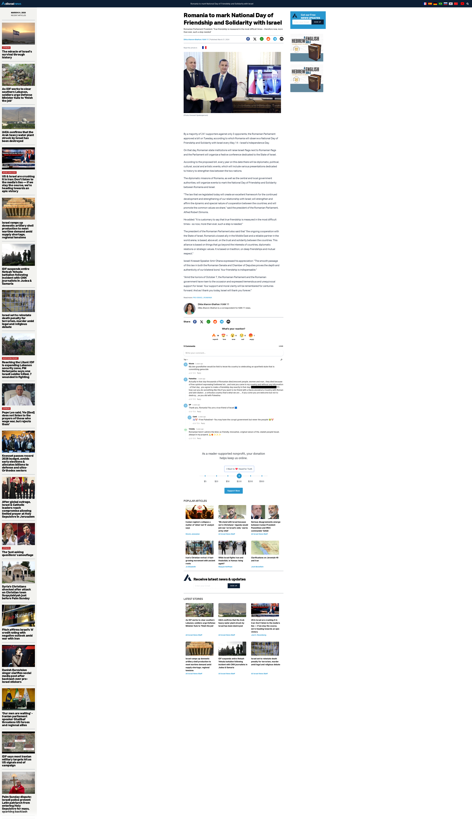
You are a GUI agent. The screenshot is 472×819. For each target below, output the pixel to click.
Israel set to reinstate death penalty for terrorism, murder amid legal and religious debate (18, 321)
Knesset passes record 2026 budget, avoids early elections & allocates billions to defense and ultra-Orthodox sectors (17, 463)
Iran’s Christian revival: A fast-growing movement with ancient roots (200, 560)
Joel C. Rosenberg (258, 635)
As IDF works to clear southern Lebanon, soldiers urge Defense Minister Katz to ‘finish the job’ (17, 94)
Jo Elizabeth (191, 567)
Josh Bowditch (257, 567)
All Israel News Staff (226, 534)
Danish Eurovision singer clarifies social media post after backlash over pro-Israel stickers (16, 676)
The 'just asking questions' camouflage (17, 553)
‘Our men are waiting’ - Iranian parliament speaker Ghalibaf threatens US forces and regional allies (17, 719)
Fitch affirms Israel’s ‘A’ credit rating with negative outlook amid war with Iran (17, 634)
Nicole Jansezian (193, 534)
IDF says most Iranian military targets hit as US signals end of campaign (16, 761)
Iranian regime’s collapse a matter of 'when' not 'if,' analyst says (200, 525)
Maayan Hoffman (225, 567)
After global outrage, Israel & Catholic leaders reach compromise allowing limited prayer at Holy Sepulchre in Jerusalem (18, 509)
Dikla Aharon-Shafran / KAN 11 (196, 39)
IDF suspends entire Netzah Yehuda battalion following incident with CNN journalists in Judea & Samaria (17, 276)
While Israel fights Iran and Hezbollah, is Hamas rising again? (230, 560)
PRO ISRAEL (198, 297)
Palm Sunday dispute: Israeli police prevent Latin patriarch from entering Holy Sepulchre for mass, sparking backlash (16, 804)
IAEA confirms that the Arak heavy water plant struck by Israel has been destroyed (18, 136)
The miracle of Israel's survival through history (17, 54)
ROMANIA (208, 297)
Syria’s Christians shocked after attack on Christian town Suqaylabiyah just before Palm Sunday (16, 592)
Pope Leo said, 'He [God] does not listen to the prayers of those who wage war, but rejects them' (18, 418)
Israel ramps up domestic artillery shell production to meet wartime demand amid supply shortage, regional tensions (18, 230)
